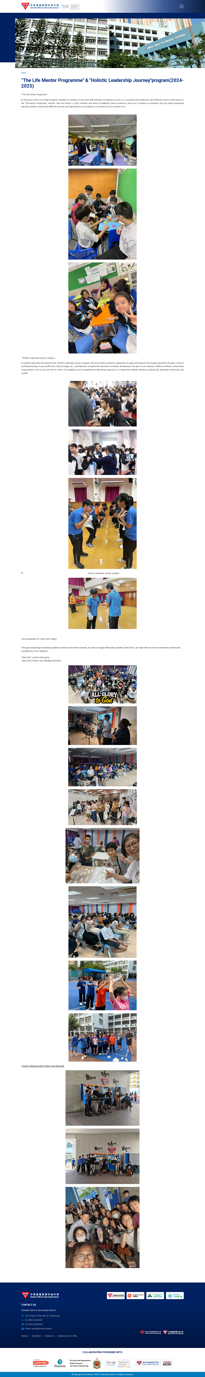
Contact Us (49, 1336)
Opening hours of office (67, 1336)
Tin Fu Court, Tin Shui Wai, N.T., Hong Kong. (42, 1316)
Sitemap (24, 1336)
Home (23, 73)
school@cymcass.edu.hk (41, 1328)
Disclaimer (36, 1336)
